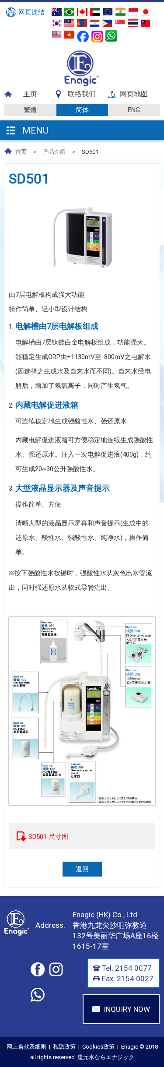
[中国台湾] (145, 23)
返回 (82, 869)
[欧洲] (107, 11)
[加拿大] (82, 11)
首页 (21, 151)
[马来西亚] (69, 23)
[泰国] (132, 23)
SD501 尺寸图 (48, 837)
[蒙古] (82, 23)
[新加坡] (120, 23)
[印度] (120, 11)
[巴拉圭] (94, 23)
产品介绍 (54, 151)
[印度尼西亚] (133, 11)
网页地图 (134, 94)
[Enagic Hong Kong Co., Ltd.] (82, 84)
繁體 (30, 110)
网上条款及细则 (26, 1046)
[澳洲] (56, 11)
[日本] (145, 11)
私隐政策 (64, 1046)
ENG (134, 110)
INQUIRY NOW (127, 1009)
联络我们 (82, 94)
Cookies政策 (98, 1046)
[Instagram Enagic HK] (97, 36)
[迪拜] (95, 11)
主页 (30, 94)
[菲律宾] (107, 23)
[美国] (56, 34)
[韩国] (56, 23)
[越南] (69, 34)
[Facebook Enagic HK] (83, 36)
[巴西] (69, 11)
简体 (82, 110)
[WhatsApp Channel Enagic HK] (111, 36)
